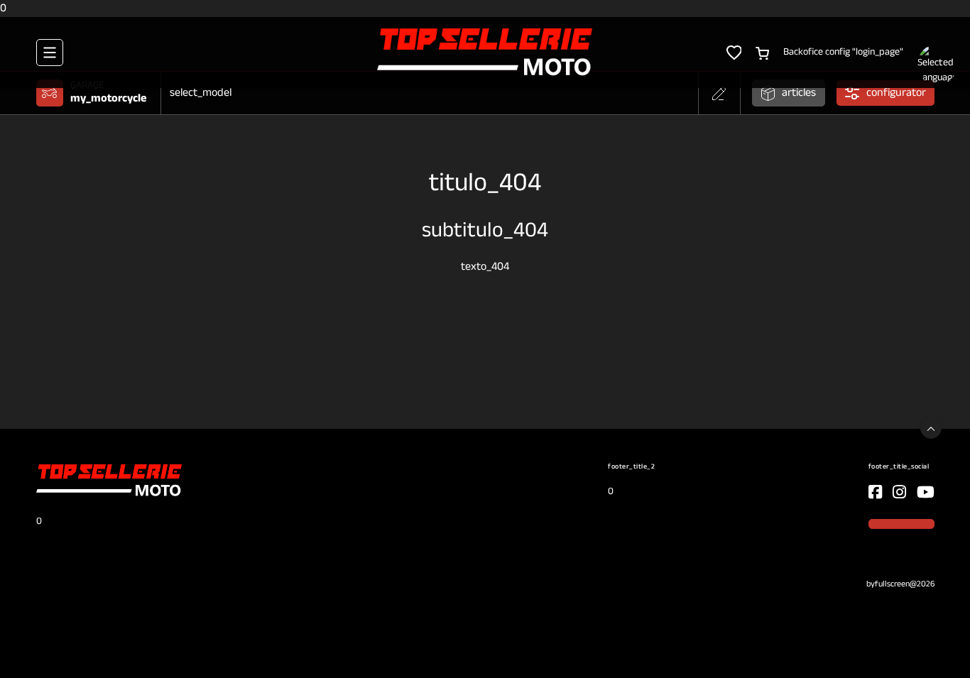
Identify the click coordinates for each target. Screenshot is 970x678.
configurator (896, 93)
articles (799, 93)
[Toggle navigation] (49, 52)
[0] (484, 52)
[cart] (762, 51)
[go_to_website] (875, 492)
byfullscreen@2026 (900, 584)
